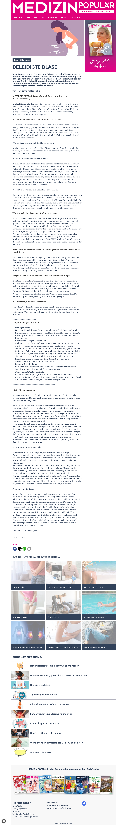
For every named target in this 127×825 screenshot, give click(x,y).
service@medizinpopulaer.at (27, 817)
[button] (113, 17)
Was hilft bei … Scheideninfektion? (63, 647)
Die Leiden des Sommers (94, 587)
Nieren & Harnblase (21, 60)
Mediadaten (52, 802)
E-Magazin (75, 17)
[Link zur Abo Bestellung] (100, 46)
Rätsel (64, 17)
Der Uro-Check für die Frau (59, 587)
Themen (16, 17)
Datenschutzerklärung (57, 805)
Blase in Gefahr (19, 587)
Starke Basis (53, 617)
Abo (28, 17)
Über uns (52, 17)
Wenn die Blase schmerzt (94, 647)
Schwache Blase (20, 617)
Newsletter (38, 17)
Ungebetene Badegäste (93, 617)
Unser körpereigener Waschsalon (27, 647)
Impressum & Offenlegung (59, 808)
